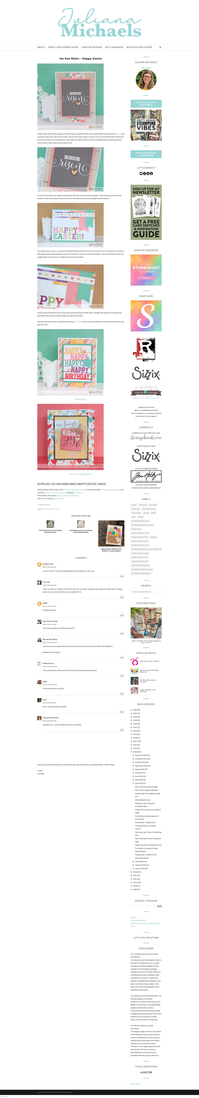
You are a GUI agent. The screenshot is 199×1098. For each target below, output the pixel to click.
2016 (135, 745)
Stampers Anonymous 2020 (142, 525)
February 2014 (140, 865)
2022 (135, 724)
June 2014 (138, 776)
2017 (135, 741)
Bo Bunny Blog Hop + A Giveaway (148, 680)
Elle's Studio (78, 322)
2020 (135, 731)
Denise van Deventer (51, 718)
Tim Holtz (143, 505)
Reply (121, 576)
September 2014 (141, 766)
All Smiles (78, 493)
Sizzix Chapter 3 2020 (140, 533)
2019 (135, 734)
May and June (69, 490)
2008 (135, 889)
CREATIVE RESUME (138, 920)
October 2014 (140, 762)
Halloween (136, 513)
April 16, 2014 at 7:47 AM (49, 606)
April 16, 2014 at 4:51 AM (49, 567)
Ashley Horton (48, 663)
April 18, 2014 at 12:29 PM (50, 684)
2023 (135, 720)
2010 (135, 882)
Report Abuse (135, 1084)
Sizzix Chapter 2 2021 (139, 557)
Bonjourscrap (48, 564)
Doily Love (62, 493)
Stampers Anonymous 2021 (142, 569)
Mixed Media (136, 529)
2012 (135, 875)
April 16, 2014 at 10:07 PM (50, 666)
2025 (135, 713)
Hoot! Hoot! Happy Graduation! (146, 790)
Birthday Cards (80, 399)
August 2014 (139, 769)
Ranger (153, 537)
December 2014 (141, 755)
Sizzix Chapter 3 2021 (139, 561)
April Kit (118, 134)
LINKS (133, 926)
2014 (135, 752)
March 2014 (139, 861)
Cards (134, 505)
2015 (135, 748)
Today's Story (107, 490)
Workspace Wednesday (140, 573)
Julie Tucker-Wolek (50, 621)
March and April (80, 490)
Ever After (49, 493)
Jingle (45, 681)
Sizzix (153, 513)
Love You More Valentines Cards (80, 474)
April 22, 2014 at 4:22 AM (49, 721)
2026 (135, 710)
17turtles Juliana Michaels (50, 1092)
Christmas (135, 509)
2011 (135, 879)
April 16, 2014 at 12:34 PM (50, 642)
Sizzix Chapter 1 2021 (139, 537)
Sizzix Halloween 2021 (140, 565)
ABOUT (134, 917)
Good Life (115, 490)
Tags (133, 517)
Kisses (55, 493)
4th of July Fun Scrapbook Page (146, 787)
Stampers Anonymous (140, 521)
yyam (45, 699)
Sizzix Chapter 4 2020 (140, 545)
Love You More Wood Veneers (68, 495)
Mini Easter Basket (142, 858)
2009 (135, 886)
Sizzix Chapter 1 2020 (139, 541)
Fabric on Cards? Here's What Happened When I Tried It (146, 641)
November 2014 (141, 759)
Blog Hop (153, 505)
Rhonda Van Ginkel (50, 639)
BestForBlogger (68, 1092)
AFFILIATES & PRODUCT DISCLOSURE (145, 923)
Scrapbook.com (149, 509)
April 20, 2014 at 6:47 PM (49, 702)
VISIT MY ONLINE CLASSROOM (146, 154)
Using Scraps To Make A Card (145, 855)
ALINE (45, 603)
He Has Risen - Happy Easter (145, 822)
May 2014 (138, 780)
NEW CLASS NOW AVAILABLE (146, 103)
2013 (135, 872)
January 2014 (140, 868)
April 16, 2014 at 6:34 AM (49, 585)
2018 (135, 738)
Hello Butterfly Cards (142, 800)
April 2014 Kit (59, 498)
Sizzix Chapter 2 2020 (140, 553)
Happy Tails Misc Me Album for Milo (148, 845)
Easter (46, 509)
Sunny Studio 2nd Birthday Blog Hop (149, 671)
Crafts (146, 513)
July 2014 (138, 773)
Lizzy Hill (46, 582)
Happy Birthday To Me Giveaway (148, 690)
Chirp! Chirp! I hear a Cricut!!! (149, 661)
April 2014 (139, 783)
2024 (135, 717)
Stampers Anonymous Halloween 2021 (147, 549)
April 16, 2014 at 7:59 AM (49, 624)
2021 (135, 727)
